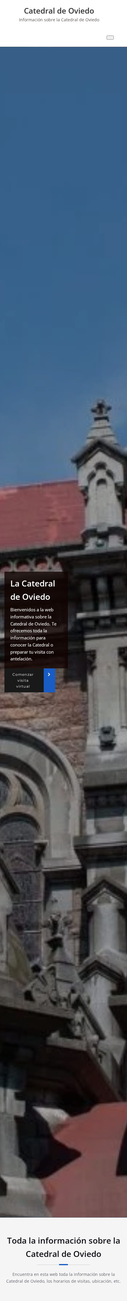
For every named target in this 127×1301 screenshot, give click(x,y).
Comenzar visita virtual (23, 680)
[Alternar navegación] (110, 37)
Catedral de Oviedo (59, 10)
